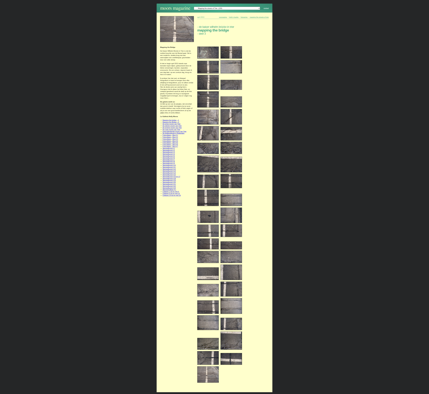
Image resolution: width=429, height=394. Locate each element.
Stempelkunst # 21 (169, 184)
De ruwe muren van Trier (171, 129)
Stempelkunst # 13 (169, 171)
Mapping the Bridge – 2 (171, 122)
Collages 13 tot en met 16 (172, 195)
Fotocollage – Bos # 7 (170, 146)
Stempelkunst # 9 (169, 163)
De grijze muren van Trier (172, 124)
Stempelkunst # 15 (169, 175)
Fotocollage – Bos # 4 (170, 141)
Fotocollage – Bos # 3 (170, 139)
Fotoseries (244, 17)
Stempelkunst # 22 (169, 186)
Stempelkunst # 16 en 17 (171, 176)
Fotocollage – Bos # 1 (170, 135)
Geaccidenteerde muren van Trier (174, 131)
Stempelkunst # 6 (169, 158)
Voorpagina (223, 17)
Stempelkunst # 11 (169, 167)
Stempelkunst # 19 (169, 180)
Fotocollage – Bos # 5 (170, 143)
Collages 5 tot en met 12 (171, 193)
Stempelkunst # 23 (169, 188)
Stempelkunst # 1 (169, 148)
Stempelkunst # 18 (169, 178)
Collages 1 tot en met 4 (171, 191)
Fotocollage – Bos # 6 (170, 144)
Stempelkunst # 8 (169, 161)
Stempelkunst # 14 (169, 173)
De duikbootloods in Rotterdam (173, 133)
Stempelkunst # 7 (169, 160)
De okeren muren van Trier (172, 126)
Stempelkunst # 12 (169, 169)
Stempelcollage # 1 (169, 190)
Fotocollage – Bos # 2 (170, 137)
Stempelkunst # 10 (169, 165)
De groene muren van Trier (172, 128)
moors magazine (175, 8)
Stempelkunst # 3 (169, 152)
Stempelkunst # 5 (169, 156)
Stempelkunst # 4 (169, 154)
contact (266, 8)
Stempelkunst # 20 (169, 182)
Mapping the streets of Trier (259, 17)
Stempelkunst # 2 (169, 150)
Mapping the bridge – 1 (171, 120)
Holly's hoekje (234, 17)
